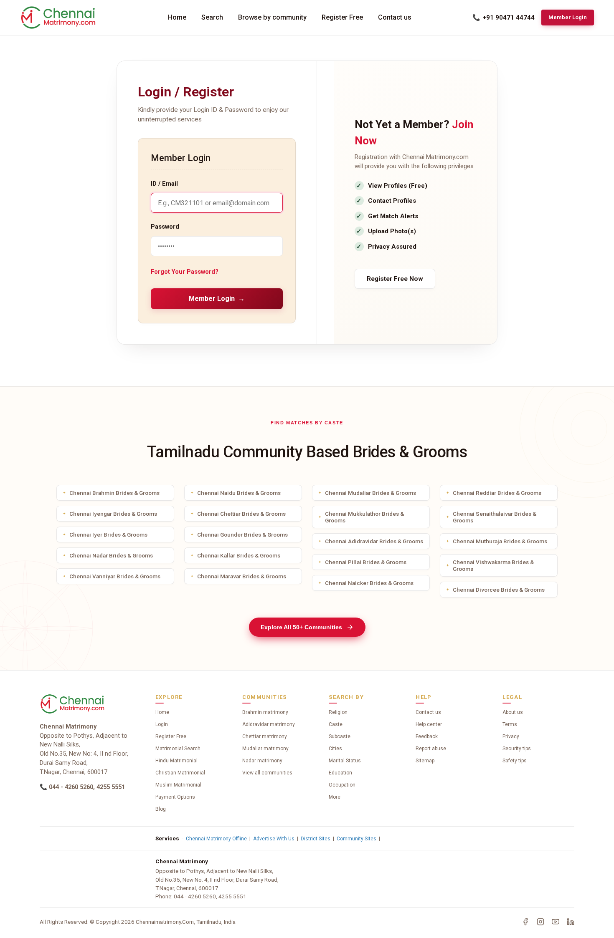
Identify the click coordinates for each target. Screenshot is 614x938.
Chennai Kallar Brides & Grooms (238, 555)
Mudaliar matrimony (265, 748)
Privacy (510, 736)
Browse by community (272, 17)
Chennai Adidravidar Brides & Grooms (374, 541)
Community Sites (356, 839)
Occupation (342, 785)
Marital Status (345, 761)
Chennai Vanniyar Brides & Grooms (114, 576)
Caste (336, 724)
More (334, 797)
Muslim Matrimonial (178, 785)
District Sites (315, 839)
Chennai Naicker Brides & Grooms (369, 583)
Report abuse (431, 748)
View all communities (267, 773)
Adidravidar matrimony (268, 724)
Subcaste (339, 736)
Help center (429, 724)
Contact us (394, 17)
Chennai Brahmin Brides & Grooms (114, 492)
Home (177, 17)
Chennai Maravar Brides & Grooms (241, 576)
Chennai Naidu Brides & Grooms (239, 492)
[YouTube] (555, 921)
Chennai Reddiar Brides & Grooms (497, 492)
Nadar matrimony (262, 761)
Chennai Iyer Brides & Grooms (108, 534)
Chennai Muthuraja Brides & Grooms (500, 541)
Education (340, 773)
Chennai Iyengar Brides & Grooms (113, 513)
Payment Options (175, 797)
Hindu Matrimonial (176, 761)
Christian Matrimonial (180, 773)
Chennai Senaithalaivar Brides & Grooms (494, 517)
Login (161, 724)
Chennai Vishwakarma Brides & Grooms (493, 565)
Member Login (567, 17)
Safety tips (514, 761)
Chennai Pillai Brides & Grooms (365, 562)
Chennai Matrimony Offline (216, 839)
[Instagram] (540, 921)
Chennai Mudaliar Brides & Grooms (370, 492)
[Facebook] (525, 921)
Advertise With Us (273, 839)
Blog (160, 809)
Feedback (427, 736)
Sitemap (425, 761)
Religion (338, 712)
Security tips (516, 748)
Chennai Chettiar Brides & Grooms (241, 513)
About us (512, 712)
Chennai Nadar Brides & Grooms (111, 555)
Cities (335, 748)
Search (212, 17)
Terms (509, 724)
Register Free (342, 17)
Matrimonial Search (177, 748)
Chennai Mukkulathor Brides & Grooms (364, 517)
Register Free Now (395, 278)
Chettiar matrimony (264, 736)
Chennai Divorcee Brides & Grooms (499, 589)
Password (165, 226)
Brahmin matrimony (265, 712)
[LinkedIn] (570, 921)
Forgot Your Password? (184, 271)
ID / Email (164, 183)
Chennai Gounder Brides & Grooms (242, 534)
